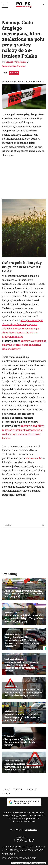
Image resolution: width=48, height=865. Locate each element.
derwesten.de (34, 458)
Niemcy (14, 73)
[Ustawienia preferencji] (45, 648)
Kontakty (18, 789)
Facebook (32, 789)
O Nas (6, 789)
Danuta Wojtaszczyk (16, 61)
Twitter (7, 793)
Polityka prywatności (19, 863)
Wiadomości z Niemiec (13, 65)
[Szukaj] (44, 5)
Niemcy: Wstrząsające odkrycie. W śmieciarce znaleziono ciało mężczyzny (24, 344)
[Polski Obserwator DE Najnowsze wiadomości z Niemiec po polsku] (24, 5)
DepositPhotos (31, 829)
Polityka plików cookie (37, 863)
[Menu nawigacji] (5, 5)
